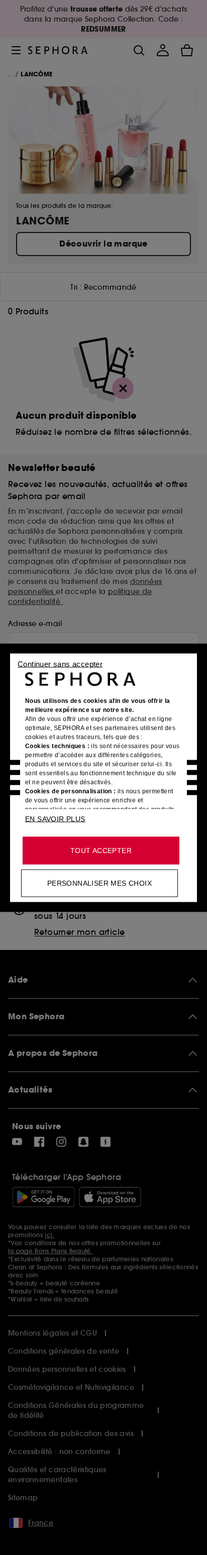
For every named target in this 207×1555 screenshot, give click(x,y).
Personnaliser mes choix (99, 883)
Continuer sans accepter (60, 663)
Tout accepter (101, 850)
